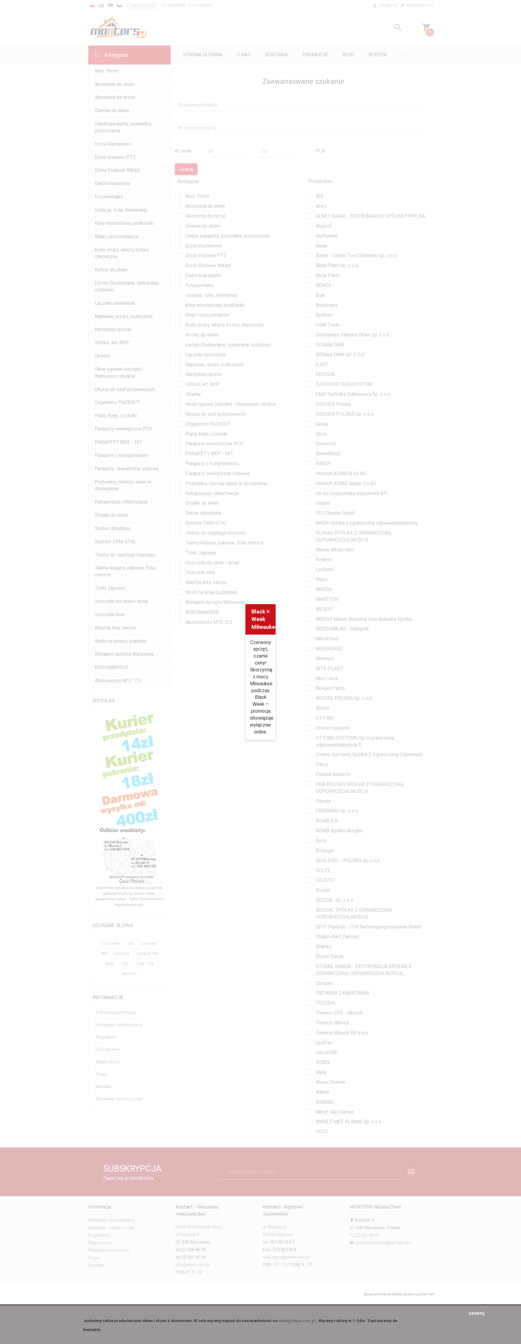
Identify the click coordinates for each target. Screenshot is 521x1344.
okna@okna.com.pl (296, 1320)
